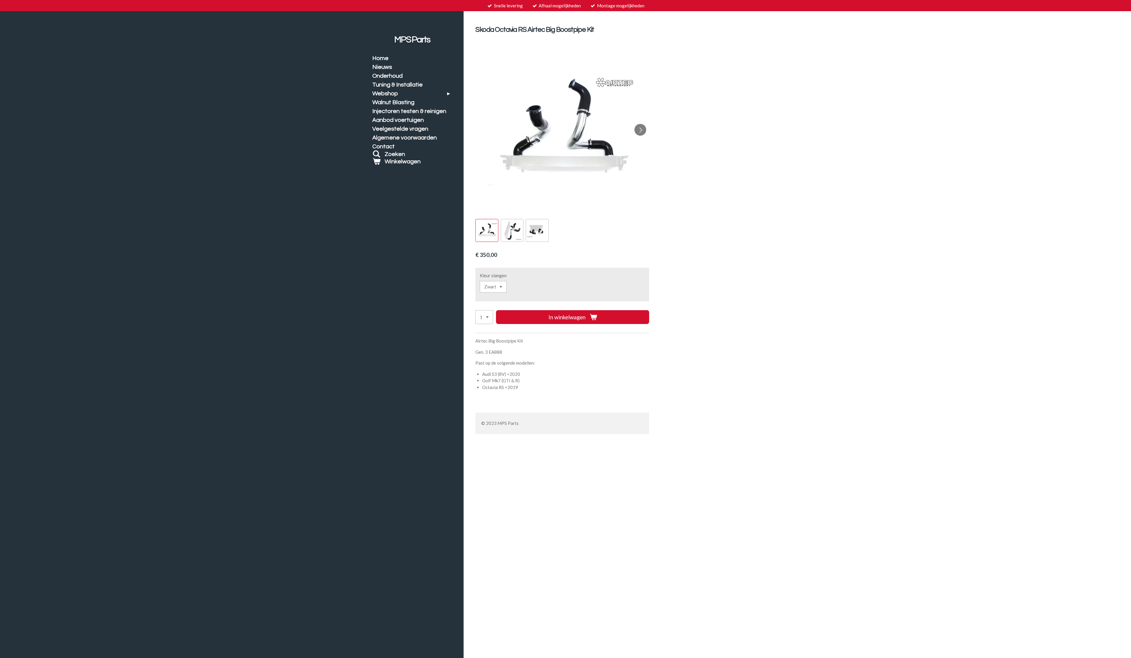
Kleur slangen (493, 275)
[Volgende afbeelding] (640, 130)
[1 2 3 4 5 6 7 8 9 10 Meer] (484, 317)
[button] (486, 230)
